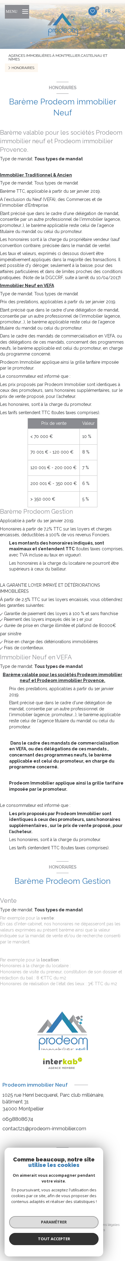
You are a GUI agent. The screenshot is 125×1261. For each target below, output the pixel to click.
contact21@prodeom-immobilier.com (44, 1129)
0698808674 (17, 1119)
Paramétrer (54, 1222)
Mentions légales (105, 1225)
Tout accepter (54, 1238)
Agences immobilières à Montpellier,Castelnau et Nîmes (57, 57)
